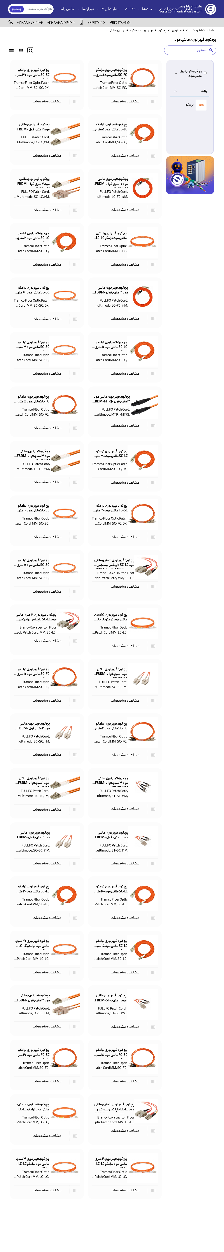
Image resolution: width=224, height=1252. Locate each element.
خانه (189, 9)
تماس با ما (67, 9)
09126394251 (120, 23)
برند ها (147, 9)
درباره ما (88, 9)
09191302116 (96, 23)
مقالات (130, 9)
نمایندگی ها (110, 9)
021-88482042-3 (61, 23)
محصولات (171, 9)
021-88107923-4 (30, 23)
